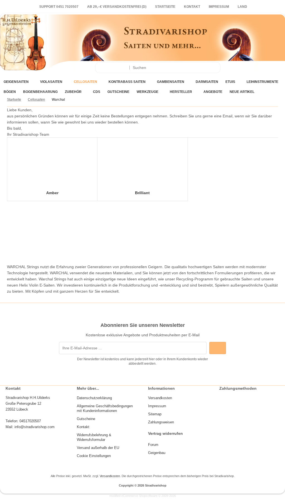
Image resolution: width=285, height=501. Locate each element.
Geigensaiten (16, 82)
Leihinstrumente (262, 82)
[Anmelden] (234, 68)
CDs (96, 92)
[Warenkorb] (262, 68)
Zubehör (73, 92)
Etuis (230, 82)
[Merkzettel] (248, 68)
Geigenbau (156, 453)
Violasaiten (51, 82)
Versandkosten (110, 476)
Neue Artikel (242, 92)
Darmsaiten (207, 82)
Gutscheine (118, 92)
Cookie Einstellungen (94, 456)
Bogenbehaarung (40, 92)
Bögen (10, 92)
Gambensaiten (170, 82)
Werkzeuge (147, 92)
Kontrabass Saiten (127, 82)
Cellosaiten (85, 82)
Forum (153, 445)
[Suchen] (214, 67)
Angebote (212, 92)
